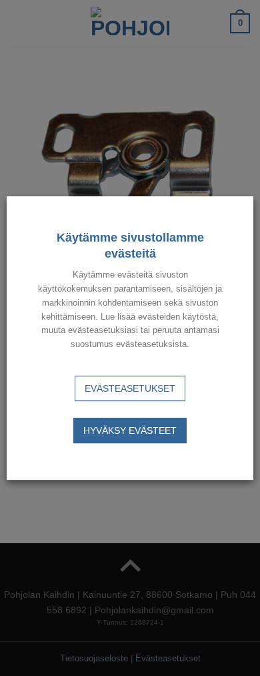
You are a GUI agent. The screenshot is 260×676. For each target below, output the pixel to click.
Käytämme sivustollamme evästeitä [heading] (130, 245)
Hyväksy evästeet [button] (130, 430)
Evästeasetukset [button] (130, 388)
